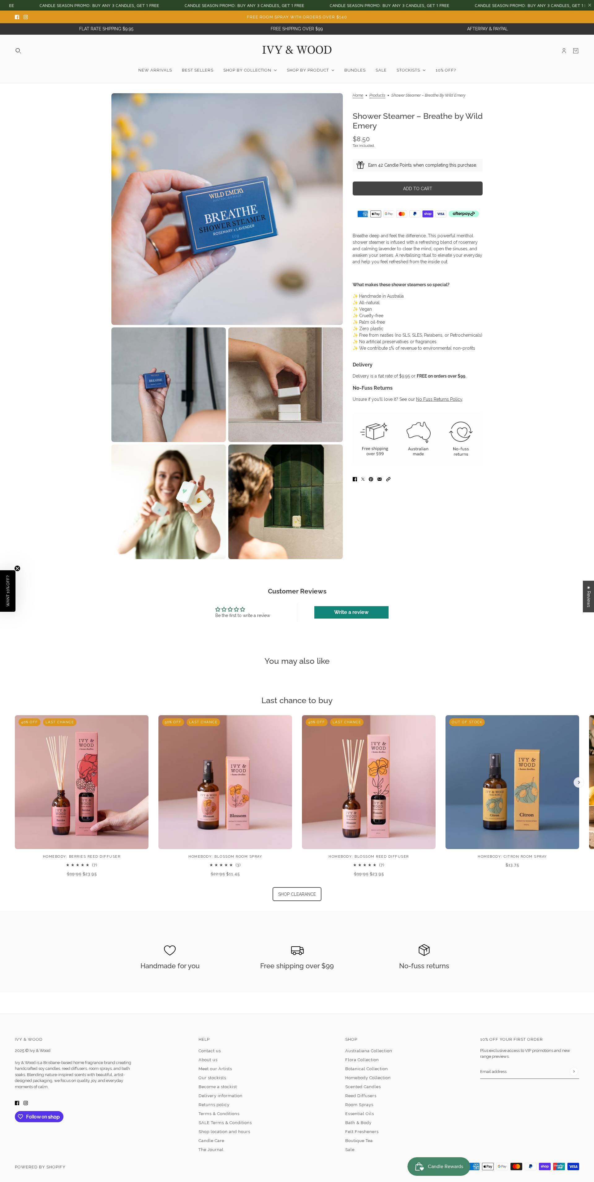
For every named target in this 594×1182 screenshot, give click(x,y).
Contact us (210, 1050)
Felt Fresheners (362, 1131)
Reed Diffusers (361, 1095)
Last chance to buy (297, 700)
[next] (579, 782)
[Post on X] (363, 478)
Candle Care (211, 1140)
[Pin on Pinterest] (371, 478)
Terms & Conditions (219, 1113)
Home (358, 95)
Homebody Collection (368, 1077)
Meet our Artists (215, 1068)
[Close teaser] (17, 568)
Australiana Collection (368, 1050)
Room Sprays (359, 1104)
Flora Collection (362, 1059)
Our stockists (212, 1077)
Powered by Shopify (40, 1167)
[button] (388, 478)
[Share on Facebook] (354, 478)
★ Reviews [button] (588, 596)
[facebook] (17, 17)
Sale (350, 1149)
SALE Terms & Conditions (225, 1122)
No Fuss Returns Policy (439, 399)
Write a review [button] (351, 612)
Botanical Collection (366, 1068)
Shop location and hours (224, 1131)
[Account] (564, 50)
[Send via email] (379, 478)
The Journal (211, 1149)
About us (208, 1059)
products (377, 95)
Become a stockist (218, 1086)
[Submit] (574, 1071)
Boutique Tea (359, 1140)
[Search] (18, 50)
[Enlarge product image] (227, 209)
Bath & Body (358, 1122)
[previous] (15, 720)
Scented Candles (363, 1086)
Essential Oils (359, 1113)
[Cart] (575, 50)
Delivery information (221, 1095)
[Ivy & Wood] (297, 51)
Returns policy (214, 1104)
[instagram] (25, 17)
